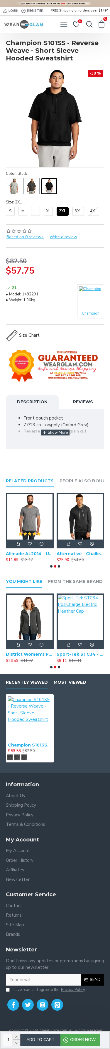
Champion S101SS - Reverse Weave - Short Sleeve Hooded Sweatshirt (30, 745)
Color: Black (16, 173)
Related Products (30, 481)
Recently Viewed (27, 682)
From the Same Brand (75, 581)
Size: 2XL (14, 202)
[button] (51, 566)
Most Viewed (70, 682)
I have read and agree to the (48, 989)
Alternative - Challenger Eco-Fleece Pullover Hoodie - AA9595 (80, 553)
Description (32, 402)
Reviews (83, 402)
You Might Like (24, 581)
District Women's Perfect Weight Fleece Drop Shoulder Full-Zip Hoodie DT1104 (30, 654)
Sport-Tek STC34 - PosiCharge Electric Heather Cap (80, 654)
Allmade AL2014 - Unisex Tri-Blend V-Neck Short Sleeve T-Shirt (30, 553)
